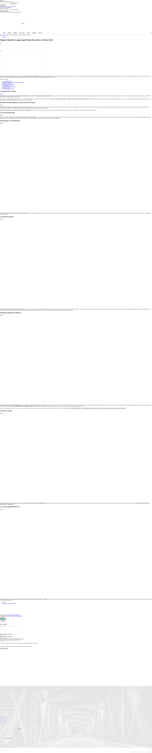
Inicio (1, 34)
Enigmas (4, 34)
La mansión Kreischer (6, 85)
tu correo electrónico (15, 9)
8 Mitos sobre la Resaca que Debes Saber (8, 699)
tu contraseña (13, 3)
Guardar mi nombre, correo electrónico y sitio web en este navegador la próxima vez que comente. (19, 643)
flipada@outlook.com (8, 737)
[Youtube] (151, 13)
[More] (19, 46)
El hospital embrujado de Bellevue (8, 86)
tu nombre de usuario (15, 2)
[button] (150, 33)
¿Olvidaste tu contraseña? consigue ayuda (8, 6)
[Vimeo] (149, 13)
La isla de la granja (5, 87)
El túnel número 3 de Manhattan (8, 84)
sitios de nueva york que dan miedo (9, 603)
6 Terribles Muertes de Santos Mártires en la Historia (10, 704)
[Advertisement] (74, 23)
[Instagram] (146, 13)
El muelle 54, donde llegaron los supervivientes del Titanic (13, 82)
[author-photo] (3, 621)
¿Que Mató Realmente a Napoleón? (13, 614)
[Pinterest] (10, 47)
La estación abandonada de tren (8, 88)
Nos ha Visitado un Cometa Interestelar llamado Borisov (10, 692)
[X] (148, 13)
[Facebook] (144, 13)
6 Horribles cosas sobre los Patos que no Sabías (9, 711)
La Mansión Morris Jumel (7, 81)
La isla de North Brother (7, 83)
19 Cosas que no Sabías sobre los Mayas (14, 616)
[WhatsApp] (15, 47)
